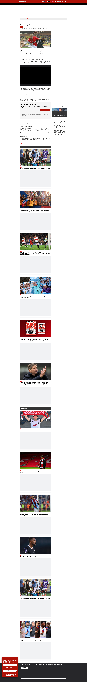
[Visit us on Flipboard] (53, 1)
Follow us (43, 50)
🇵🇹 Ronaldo (50, 18)
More (62, 4)
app (25, 26)
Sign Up (9, 670)
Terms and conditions (24, 671)
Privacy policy (46, 671)
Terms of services (34, 112)
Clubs (58, 4)
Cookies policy (57, 671)
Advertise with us (58, 673)
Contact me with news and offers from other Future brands (10, 668)
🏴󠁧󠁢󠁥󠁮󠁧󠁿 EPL (56, 18)
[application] (35, 75)
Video (45, 4)
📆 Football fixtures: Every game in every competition (36, 18)
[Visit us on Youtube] (50, 1)
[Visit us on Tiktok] (55, 1)
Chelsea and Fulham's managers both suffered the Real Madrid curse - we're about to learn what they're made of (60, 114)
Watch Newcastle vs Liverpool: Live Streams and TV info (60, 118)
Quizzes (54, 4)
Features (49, 4)
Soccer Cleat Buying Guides (28, 4)
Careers (33, 673)
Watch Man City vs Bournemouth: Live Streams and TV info (59, 126)
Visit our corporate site (58, 664)
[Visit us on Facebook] (47, 1)
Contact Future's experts (36, 671)
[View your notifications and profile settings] (65, 2)
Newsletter (36, 4)
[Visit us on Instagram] (52, 1)
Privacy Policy (13, 674)
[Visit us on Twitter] (49, 1)
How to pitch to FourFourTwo (37, 676)
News (41, 4)
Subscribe (58, 1)
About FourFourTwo (47, 673)
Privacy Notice (25, 113)
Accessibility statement (24, 673)
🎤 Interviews (62, 18)
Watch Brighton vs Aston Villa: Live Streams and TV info (60, 122)
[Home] (20, 4)
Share (23, 50)
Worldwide (22, 676)
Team (21, 22)
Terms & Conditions (8, 675)
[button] (67, 1)
